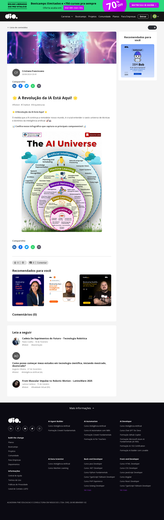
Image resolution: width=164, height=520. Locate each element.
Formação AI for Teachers (95, 439)
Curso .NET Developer (93, 468)
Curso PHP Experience (93, 481)
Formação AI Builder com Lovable (134, 450)
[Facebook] (20, 86)
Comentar (42, 262)
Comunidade (105, 16)
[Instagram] (39, 428)
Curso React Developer (129, 481)
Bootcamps (80, 16)
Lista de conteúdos (19, 28)
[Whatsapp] (33, 86)
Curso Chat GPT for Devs (130, 430)
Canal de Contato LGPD (18, 489)
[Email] (39, 86)
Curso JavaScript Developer (131, 472)
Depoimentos (14, 464)
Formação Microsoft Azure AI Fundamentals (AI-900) (132, 440)
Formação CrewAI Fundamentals (61, 430)
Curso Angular (126, 477)
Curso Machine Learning (58, 468)
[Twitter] (27, 86)
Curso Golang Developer (94, 486)
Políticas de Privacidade (18, 484)
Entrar (143, 16)
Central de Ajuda (15, 475)
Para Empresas (128, 16)
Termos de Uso (14, 480)
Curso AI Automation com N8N (97, 430)
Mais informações (80, 408)
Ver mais (87, 490)
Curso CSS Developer (129, 468)
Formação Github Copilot (130, 435)
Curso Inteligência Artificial (59, 426)
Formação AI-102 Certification (132, 446)
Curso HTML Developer (130, 463)
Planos (116, 16)
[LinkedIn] (14, 86)
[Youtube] (25, 428)
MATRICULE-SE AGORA (143, 5)
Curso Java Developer (93, 463)
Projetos (92, 16)
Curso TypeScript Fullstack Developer (99, 477)
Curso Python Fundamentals (96, 472)
